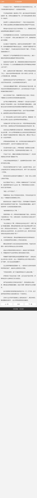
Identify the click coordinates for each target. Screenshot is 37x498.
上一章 (6, 304)
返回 (3, 1)
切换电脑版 (15, 309)
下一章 (30, 304)
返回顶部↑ (21, 309)
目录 (18, 304)
